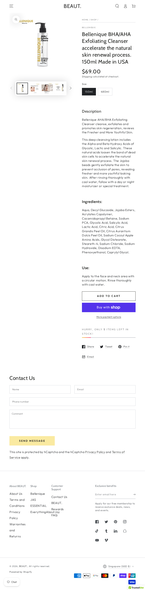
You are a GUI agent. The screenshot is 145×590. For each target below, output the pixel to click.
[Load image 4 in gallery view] (59, 88)
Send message (32, 440)
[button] (117, 6)
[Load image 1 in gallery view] (22, 88)
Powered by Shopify (20, 571)
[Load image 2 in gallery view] (34, 88)
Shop (94, 19)
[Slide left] (11, 88)
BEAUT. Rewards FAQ (57, 509)
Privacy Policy (95, 452)
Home (85, 19)
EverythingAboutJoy (45, 512)
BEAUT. (23, 566)
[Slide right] (70, 88)
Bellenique (89, 27)
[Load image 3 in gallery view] (47, 88)
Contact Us (59, 497)
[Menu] (11, 6)
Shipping (87, 76)
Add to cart (109, 296)
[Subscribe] (134, 494)
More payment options (108, 316)
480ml (105, 91)
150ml (89, 91)
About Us (15, 494)
